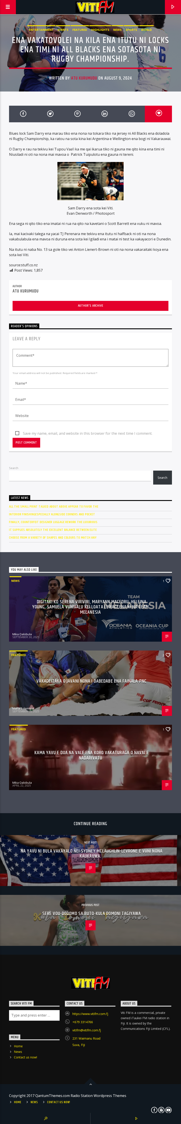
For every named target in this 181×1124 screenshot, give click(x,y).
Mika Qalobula (22, 634)
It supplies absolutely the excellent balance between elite (53, 530)
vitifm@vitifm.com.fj (86, 1030)
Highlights (100, 30)
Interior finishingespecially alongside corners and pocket (52, 514)
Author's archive (90, 305)
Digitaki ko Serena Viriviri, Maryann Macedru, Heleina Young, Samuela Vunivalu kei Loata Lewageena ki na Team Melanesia (90, 607)
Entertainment (41, 30)
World (146, 30)
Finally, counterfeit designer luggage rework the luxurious (53, 522)
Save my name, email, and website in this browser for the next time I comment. (87, 433)
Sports (131, 30)
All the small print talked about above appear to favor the (53, 507)
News (117, 30)
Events (63, 30)
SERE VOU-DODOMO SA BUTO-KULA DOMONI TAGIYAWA (91, 914)
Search (13, 468)
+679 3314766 (82, 1022)
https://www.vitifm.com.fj (90, 1014)
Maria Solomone (23, 708)
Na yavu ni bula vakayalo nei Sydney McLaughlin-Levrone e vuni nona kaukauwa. (91, 853)
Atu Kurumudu (84, 78)
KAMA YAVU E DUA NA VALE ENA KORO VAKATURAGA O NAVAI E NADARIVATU (91, 755)
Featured (79, 30)
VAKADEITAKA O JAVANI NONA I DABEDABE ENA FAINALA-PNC (91, 681)
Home (18, 1046)
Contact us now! (25, 1057)
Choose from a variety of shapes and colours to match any (53, 538)
